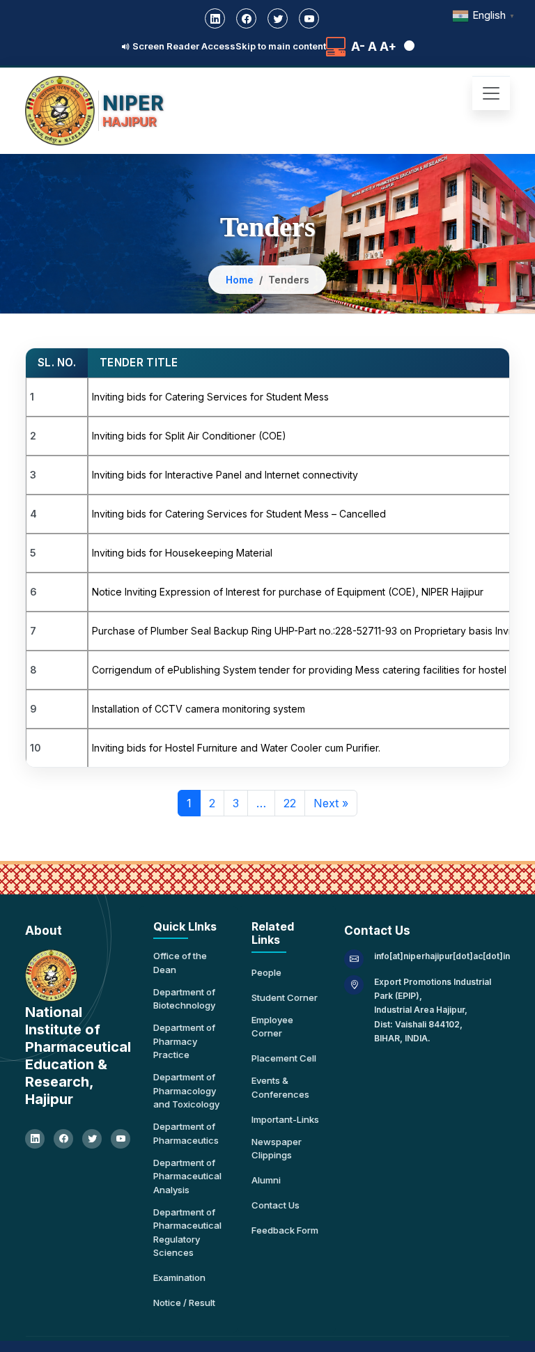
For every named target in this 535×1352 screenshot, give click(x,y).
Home (240, 280)
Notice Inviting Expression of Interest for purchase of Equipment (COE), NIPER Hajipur (287, 592)
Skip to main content (280, 46)
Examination (179, 1277)
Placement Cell (283, 1058)
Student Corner (284, 997)
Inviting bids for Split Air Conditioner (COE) (189, 436)
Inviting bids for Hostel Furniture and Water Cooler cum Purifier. (236, 748)
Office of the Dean (180, 962)
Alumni (266, 1180)
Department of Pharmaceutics (186, 1133)
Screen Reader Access (182, 46)
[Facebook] (246, 18)
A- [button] (358, 47)
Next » (330, 803)
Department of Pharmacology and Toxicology (186, 1090)
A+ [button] (388, 47)
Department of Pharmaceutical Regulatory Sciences (187, 1232)
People (266, 972)
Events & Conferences (280, 1087)
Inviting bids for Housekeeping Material (182, 553)
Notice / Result (184, 1302)
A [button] (372, 47)
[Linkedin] (215, 18)
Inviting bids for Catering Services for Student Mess (210, 397)
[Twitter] (278, 18)
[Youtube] (309, 18)
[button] (406, 46)
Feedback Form (284, 1230)
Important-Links (285, 1119)
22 (290, 803)
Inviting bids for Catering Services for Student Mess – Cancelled (239, 514)
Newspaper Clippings (276, 1148)
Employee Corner (272, 1026)
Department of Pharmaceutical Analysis (187, 1176)
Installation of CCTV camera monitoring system (198, 709)
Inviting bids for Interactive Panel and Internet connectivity (225, 475)
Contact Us (275, 1205)
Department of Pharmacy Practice (184, 1041)
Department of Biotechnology (184, 998)
